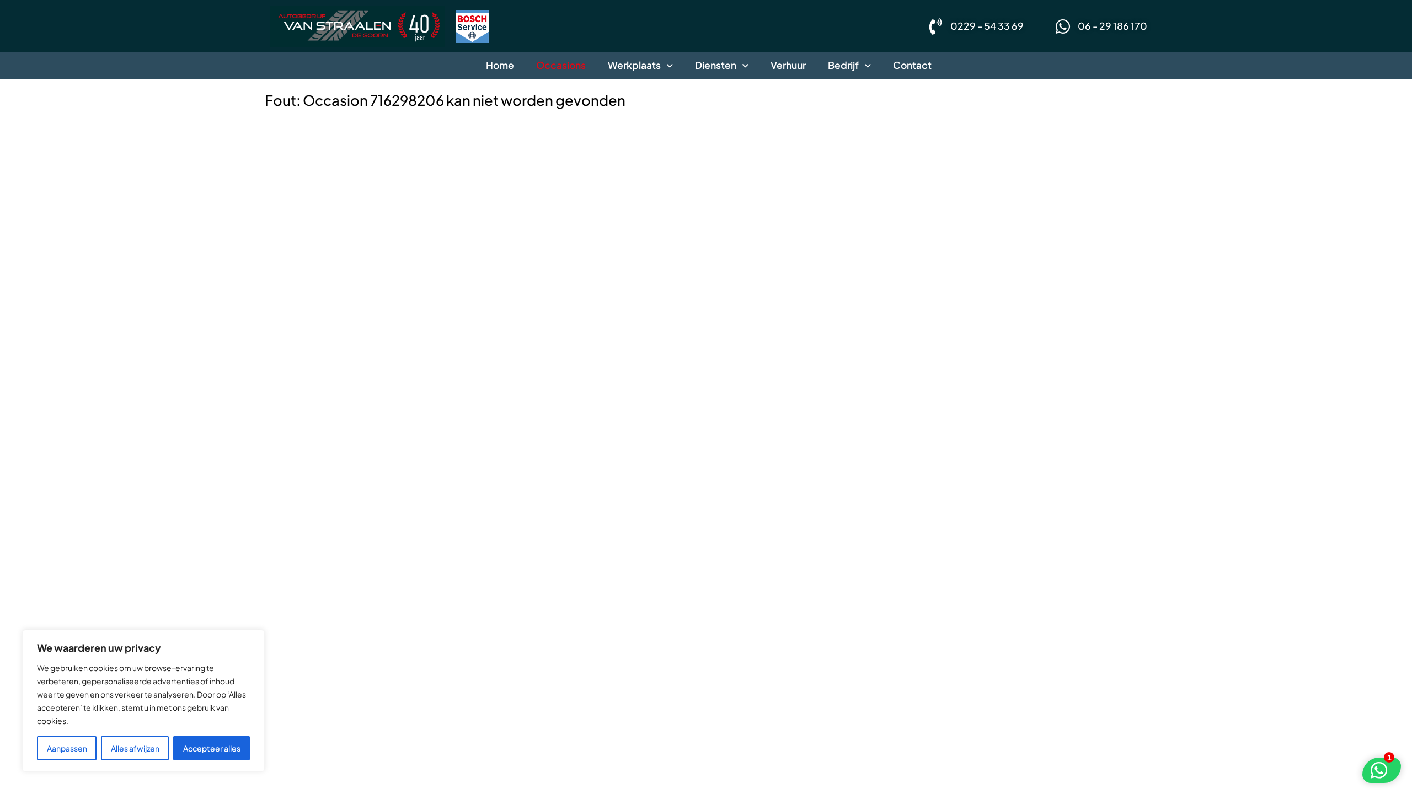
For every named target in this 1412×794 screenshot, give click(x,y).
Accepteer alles (211, 748)
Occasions (561, 65)
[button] (640, 65)
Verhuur (788, 65)
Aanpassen (67, 748)
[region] (143, 701)
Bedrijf (843, 65)
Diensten (715, 65)
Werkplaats (634, 65)
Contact (912, 65)
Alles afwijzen (135, 748)
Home (500, 65)
